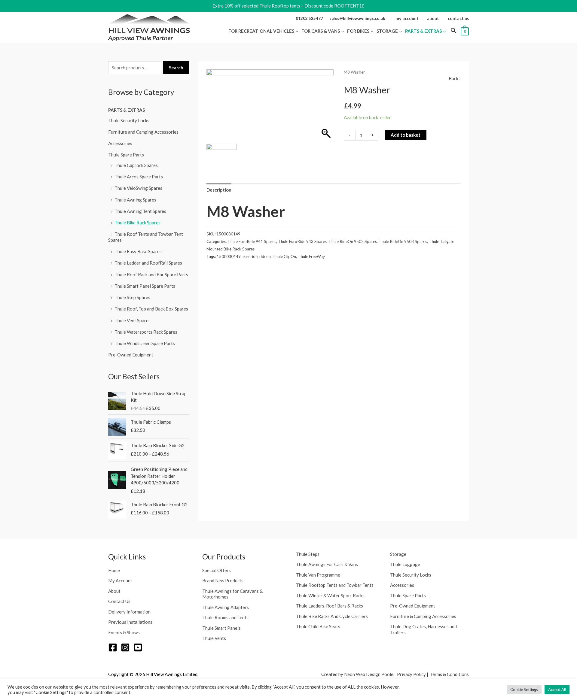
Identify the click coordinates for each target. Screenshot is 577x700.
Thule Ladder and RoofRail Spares (148, 262)
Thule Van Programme (318, 574)
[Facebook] (112, 647)
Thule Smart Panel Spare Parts (144, 286)
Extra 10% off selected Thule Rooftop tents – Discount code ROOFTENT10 (288, 5)
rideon (265, 256)
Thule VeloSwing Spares (138, 188)
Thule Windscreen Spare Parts (144, 343)
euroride (250, 256)
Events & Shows (124, 632)
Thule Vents (214, 638)
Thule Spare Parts (126, 154)
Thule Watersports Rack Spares (145, 332)
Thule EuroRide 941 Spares (251, 241)
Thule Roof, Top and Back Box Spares (151, 308)
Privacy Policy (411, 674)
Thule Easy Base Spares (138, 251)
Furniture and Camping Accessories (143, 132)
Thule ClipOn (284, 256)
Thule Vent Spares (132, 320)
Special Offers (216, 570)
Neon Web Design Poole (368, 674)
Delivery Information (129, 611)
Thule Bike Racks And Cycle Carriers (332, 616)
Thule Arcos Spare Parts (138, 176)
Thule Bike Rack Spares (137, 222)
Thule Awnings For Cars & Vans (327, 564)
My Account (120, 580)
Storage (398, 554)
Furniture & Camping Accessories (423, 616)
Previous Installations (130, 622)
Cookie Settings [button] (524, 689)
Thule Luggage (405, 564)
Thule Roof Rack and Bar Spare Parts (151, 274)
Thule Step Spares (132, 297)
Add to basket (405, 135)
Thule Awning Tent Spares (140, 211)
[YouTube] (137, 647)
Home (114, 570)
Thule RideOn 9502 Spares (352, 241)
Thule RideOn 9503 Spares (403, 241)
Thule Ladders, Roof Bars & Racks (329, 605)
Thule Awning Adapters (225, 607)
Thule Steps (307, 554)
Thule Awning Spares (135, 199)
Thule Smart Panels (221, 628)
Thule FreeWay (311, 256)
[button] (296, 31)
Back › (455, 78)
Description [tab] (218, 189)
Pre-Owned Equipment (130, 354)
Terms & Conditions (449, 674)
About (114, 591)
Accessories (120, 143)
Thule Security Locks (128, 120)
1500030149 (229, 256)
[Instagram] (125, 647)
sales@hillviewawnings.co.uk (357, 18)
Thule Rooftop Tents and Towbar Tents (335, 585)
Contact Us (119, 601)
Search (176, 67)
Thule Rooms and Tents (225, 617)
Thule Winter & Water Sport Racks (330, 595)
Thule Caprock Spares (136, 165)
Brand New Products (222, 580)
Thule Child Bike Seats (318, 626)
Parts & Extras (126, 110)
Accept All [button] (557, 689)
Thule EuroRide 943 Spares (302, 241)
